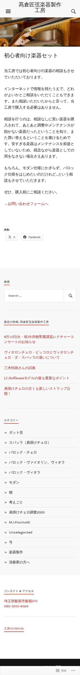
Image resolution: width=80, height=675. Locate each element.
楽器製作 (16, 552)
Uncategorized (20, 532)
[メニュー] (8, 11)
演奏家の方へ (19, 562)
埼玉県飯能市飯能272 (21, 601)
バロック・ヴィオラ (24, 472)
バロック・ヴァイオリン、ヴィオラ (37, 462)
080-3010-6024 (16, 606)
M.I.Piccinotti (19, 522)
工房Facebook (14, 628)
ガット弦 (16, 432)
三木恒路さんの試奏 (19, 368)
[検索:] (40, 295)
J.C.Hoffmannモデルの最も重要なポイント (37, 378)
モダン (14, 482)
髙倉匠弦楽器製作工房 (40, 8)
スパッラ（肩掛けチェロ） (30, 442)
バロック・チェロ (23, 452)
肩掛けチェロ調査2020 (27, 512)
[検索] (70, 11)
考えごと (16, 502)
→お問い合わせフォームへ (26, 204)
